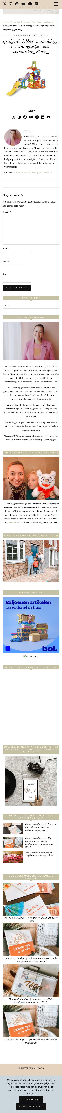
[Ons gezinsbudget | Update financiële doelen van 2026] (31, 1021)
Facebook (47, 172)
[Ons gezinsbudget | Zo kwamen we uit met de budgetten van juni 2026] (31, 939)
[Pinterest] (17, 4)
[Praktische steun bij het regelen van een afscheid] (13, 857)
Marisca (19, 35)
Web (18, 172)
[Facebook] (30, 4)
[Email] (48, 117)
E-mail (7, 261)
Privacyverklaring (31, 1106)
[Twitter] (4, 4)
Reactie (7, 212)
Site (4, 274)
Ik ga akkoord (31, 1099)
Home (5, 22)
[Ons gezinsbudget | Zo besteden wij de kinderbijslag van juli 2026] (31, 980)
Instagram (36, 172)
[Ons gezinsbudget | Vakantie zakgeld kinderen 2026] (31, 899)
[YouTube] (23, 4)
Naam (6, 248)
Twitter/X (26, 172)
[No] (57, 1094)
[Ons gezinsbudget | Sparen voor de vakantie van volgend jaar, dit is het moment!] (13, 828)
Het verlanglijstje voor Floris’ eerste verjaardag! (32, 22)
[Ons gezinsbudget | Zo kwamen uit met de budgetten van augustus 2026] (13, 842)
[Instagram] (10, 4)
